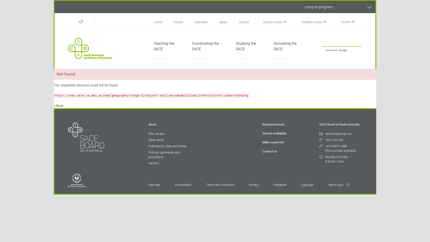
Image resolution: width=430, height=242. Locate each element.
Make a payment (273, 142)
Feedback (279, 185)
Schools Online (272, 22)
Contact (244, 22)
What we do (156, 140)
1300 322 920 (334, 140)
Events (178, 22)
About (223, 22)
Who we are (156, 133)
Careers (153, 163)
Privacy (254, 185)
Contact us (269, 151)
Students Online (312, 22)
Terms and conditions (220, 185)
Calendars (201, 22)
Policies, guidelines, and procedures (163, 155)
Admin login (336, 185)
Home (158, 22)
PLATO (346, 22)
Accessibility (183, 185)
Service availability (274, 133)
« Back (58, 106)
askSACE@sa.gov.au (339, 133)
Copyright (307, 185)
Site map (154, 185)
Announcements (273, 124)
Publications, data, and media (167, 146)
